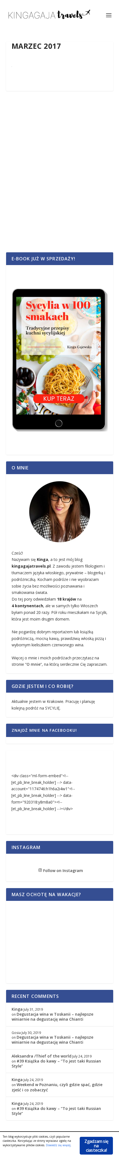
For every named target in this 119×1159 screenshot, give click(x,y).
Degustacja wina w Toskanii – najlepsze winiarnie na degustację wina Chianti (52, 1016)
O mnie (33, 664)
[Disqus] (59, 177)
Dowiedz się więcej (58, 1145)
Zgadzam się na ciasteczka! (96, 1145)
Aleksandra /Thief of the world (41, 1056)
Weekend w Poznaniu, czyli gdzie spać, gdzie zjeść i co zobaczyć (57, 1087)
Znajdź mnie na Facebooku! (44, 730)
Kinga (17, 1009)
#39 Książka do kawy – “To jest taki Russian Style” (56, 1063)
